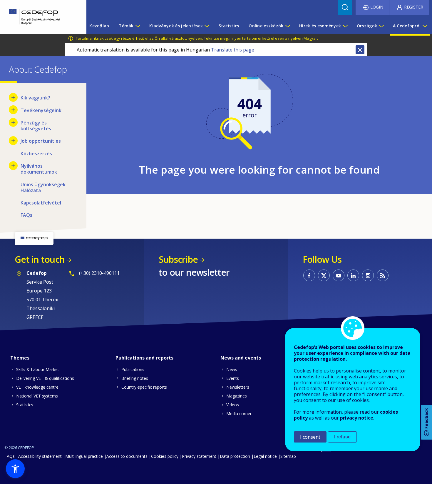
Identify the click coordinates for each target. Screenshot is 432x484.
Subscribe (178, 259)
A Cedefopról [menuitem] (407, 26)
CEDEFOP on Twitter (324, 275)
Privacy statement (199, 456)
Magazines (236, 396)
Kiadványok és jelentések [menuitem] (176, 26)
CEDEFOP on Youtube (338, 275)
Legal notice (265, 456)
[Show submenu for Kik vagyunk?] (13, 97)
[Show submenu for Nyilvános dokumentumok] (13, 165)
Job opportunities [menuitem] (41, 141)
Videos (232, 405)
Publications (132, 369)
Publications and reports (144, 358)
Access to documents (127, 456)
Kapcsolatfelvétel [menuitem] (41, 202)
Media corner (239, 413)
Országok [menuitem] (367, 26)
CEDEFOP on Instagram (368, 275)
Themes (19, 358)
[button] (15, 468)
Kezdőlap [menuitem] (99, 26)
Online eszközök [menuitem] (266, 26)
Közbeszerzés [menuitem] (36, 153)
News (231, 369)
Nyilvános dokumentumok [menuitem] (39, 169)
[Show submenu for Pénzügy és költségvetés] (13, 122)
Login (376, 7)
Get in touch (40, 259)
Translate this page (232, 49)
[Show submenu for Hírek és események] (345, 26)
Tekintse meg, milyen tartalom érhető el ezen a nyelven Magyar (260, 38)
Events (232, 378)
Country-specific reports (144, 387)
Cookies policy (164, 456)
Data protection (235, 456)
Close (360, 49)
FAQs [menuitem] (26, 215)
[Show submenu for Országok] (381, 26)
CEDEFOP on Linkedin (353, 275)
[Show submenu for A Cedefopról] (424, 26)
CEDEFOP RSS (383, 275)
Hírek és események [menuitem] (320, 26)
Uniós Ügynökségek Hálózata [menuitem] (43, 187)
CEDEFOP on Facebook (309, 275)
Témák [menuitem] (126, 26)
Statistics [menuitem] (229, 26)
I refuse (342, 436)
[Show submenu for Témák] (137, 26)
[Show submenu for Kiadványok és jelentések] (206, 26)
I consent (310, 437)
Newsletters (237, 387)
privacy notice (356, 418)
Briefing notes (134, 378)
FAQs (9, 456)
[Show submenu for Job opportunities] (13, 140)
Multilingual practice (84, 456)
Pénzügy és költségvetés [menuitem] (36, 125)
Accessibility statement (40, 456)
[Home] (39, 17)
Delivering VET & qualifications (45, 378)
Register (413, 7)
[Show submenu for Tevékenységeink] (13, 109)
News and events (240, 358)
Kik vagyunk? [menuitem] (35, 97)
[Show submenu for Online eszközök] (287, 26)
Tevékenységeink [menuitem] (41, 110)
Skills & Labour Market (37, 369)
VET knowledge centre (37, 387)
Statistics (24, 405)
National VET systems (37, 396)
